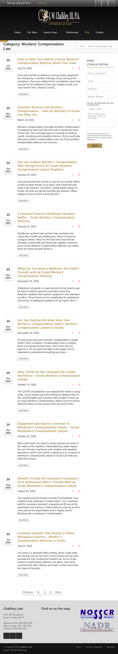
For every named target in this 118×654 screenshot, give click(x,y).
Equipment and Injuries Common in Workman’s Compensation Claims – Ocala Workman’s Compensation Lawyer (48, 427)
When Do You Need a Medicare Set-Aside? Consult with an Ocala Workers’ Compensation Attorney (48, 272)
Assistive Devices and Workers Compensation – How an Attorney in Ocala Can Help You (49, 111)
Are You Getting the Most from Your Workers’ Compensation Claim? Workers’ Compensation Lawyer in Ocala (48, 324)
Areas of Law (50, 32)
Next (58, 592)
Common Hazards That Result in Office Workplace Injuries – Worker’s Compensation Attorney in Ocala (46, 536)
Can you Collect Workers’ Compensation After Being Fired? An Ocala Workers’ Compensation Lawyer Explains (47, 165)
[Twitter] (105, 3)
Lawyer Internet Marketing (14, 650)
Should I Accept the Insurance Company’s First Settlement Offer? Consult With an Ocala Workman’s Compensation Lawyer (48, 482)
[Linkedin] (111, 3)
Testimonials (72, 32)
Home (18, 32)
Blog (87, 32)
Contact (100, 32)
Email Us (41, 3)
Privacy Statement (94, 647)
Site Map (111, 647)
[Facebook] (98, 3)
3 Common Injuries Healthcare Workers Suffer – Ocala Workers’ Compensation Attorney (46, 217)
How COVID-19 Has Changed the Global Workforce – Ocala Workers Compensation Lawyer (49, 375)
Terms (78, 647)
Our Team (32, 32)
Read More (23, 94)
